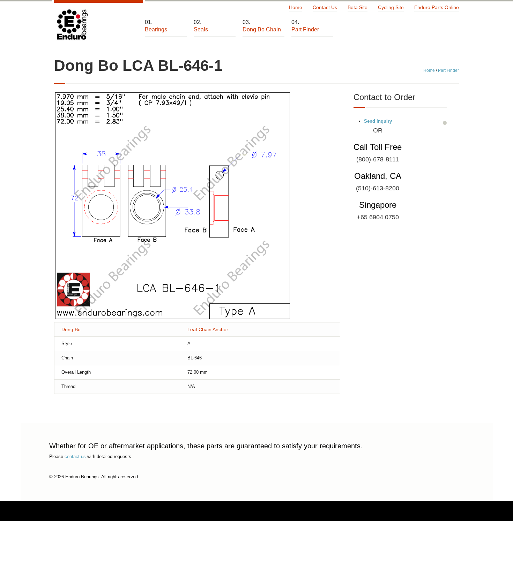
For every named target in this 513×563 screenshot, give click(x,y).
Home (295, 7)
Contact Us (325, 7)
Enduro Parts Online (436, 7)
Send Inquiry (378, 121)
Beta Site (357, 7)
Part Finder (448, 70)
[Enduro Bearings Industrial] (72, 25)
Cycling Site (391, 7)
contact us (75, 456)
